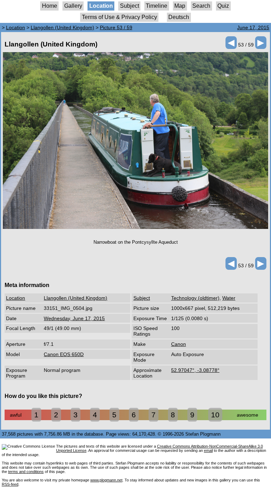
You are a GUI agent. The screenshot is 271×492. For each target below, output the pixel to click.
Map (179, 6)
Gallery (73, 6)
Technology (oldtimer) (195, 298)
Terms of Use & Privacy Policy (119, 17)
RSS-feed (10, 484)
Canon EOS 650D (64, 354)
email (208, 450)
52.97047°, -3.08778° (195, 370)
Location (101, 6)
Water (228, 298)
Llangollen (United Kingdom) (62, 27)
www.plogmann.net (106, 480)
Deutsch (178, 17)
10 (215, 415)
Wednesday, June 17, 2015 (74, 318)
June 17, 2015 (253, 27)
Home (49, 6)
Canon (178, 344)
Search (201, 6)
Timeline (156, 6)
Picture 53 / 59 (116, 27)
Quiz (223, 6)
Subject (129, 6)
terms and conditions (26, 471)
